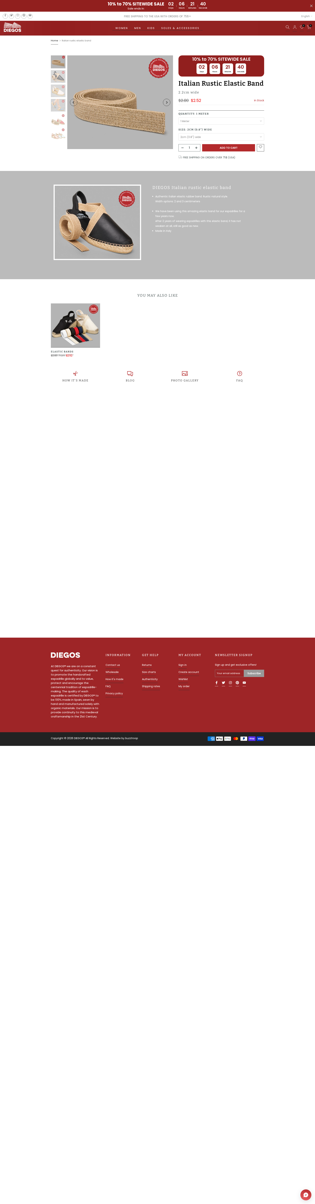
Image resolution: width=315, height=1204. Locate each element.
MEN (137, 28)
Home (54, 40)
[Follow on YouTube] (30, 16)
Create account (188, 672)
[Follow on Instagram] (17, 16)
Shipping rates (151, 686)
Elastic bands (62, 351)
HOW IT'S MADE (75, 380)
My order (184, 686)
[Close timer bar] (311, 5)
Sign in (182, 665)
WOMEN (121, 28)
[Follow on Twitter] (11, 16)
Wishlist (183, 679)
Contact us (113, 665)
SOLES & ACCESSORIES (180, 28)
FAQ (239, 380)
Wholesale (112, 672)
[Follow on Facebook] (5, 16)
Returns (147, 665)
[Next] (166, 102)
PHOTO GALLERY (185, 380)
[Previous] (73, 102)
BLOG (130, 380)
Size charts (149, 672)
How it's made (114, 679)
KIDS (151, 28)
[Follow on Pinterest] (23, 16)
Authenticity (150, 679)
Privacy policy (114, 693)
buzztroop (131, 738)
